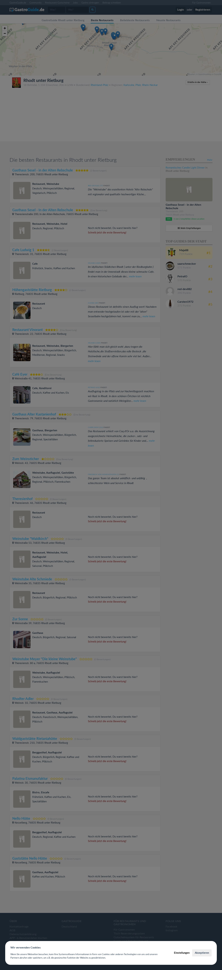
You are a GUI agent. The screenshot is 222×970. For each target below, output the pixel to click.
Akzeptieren (202, 953)
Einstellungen (182, 953)
